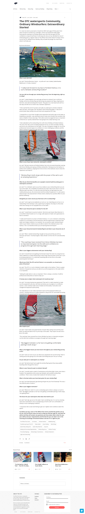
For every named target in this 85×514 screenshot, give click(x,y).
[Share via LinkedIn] (26, 438)
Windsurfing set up (42, 429)
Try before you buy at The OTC (26, 424)
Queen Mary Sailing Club (25, 426)
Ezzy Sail (46, 426)
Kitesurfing (30, 9)
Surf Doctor (34, 421)
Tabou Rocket (38, 424)
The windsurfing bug (24, 431)
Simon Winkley (46, 424)
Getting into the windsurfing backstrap (28, 429)
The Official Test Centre (25, 421)
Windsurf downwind (49, 431)
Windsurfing (22, 9)
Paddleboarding (51, 421)
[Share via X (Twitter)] (23, 438)
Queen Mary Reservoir (37, 426)
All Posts (15, 9)
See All (70, 449)
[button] (70, 8)
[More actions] (65, 17)
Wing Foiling (49, 9)
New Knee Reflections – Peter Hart (61, 465)
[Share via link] (29, 438)
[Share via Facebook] (20, 438)
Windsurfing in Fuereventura (37, 431)
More (56, 9)
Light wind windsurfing (25, 434)
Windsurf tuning (52, 429)
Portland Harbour (42, 421)
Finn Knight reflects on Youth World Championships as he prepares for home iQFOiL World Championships (42, 465)
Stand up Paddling (40, 9)
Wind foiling (53, 424)
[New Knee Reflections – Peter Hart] (63, 457)
